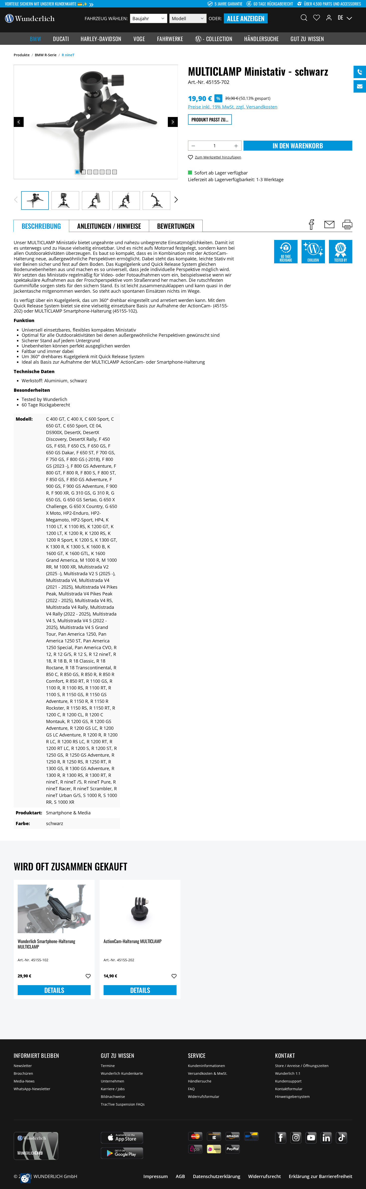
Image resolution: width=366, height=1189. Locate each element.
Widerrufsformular (203, 1096)
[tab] (41, 226)
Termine (108, 1065)
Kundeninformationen (206, 1065)
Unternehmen (112, 1081)
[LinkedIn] (326, 1137)
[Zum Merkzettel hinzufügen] (88, 976)
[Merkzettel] (316, 17)
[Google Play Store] (122, 1153)
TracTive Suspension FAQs (123, 1104)
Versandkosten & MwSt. (207, 1073)
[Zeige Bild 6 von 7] (108, 171)
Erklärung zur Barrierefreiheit (320, 1176)
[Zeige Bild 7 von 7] (114, 171)
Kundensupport (288, 1081)
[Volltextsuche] (304, 17)
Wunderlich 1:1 (288, 1073)
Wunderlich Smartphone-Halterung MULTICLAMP (46, 944)
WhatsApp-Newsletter (32, 1088)
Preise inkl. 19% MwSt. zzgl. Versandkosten (232, 107)
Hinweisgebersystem (292, 1096)
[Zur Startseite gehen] (30, 18)
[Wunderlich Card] (36, 1146)
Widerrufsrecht (264, 1176)
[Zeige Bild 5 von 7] (102, 171)
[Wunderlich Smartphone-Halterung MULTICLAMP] (54, 909)
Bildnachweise (113, 1096)
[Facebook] (280, 1137)
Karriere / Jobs (113, 1088)
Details (54, 990)
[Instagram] (296, 1137)
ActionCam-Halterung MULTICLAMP (133, 941)
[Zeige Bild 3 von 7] (89, 171)
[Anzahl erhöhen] (236, 146)
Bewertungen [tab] (175, 226)
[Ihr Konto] (329, 17)
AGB (180, 1176)
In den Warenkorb (298, 145)
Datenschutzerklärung (216, 1176)
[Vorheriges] (19, 122)
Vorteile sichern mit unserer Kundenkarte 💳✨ (46, 4)
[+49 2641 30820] (360, 72)
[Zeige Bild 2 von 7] (83, 171)
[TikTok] (341, 1137)
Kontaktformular (289, 1088)
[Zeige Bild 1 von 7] (77, 171)
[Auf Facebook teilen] (311, 224)
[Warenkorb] (358, 17)
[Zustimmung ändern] (25, 1178)
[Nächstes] (173, 122)
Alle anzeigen (245, 18)
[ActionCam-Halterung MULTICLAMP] (140, 909)
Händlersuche (199, 1081)
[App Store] (122, 1137)
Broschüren (23, 1073)
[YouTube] (311, 1137)
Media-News (24, 1081)
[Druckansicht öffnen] (347, 224)
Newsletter (23, 1065)
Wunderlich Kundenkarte (122, 1073)
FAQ (191, 1088)
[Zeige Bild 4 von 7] (95, 171)
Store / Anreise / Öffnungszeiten (302, 1065)
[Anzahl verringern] (193, 146)
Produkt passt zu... (209, 119)
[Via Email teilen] (329, 224)
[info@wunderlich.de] (360, 86)
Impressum (155, 1176)
